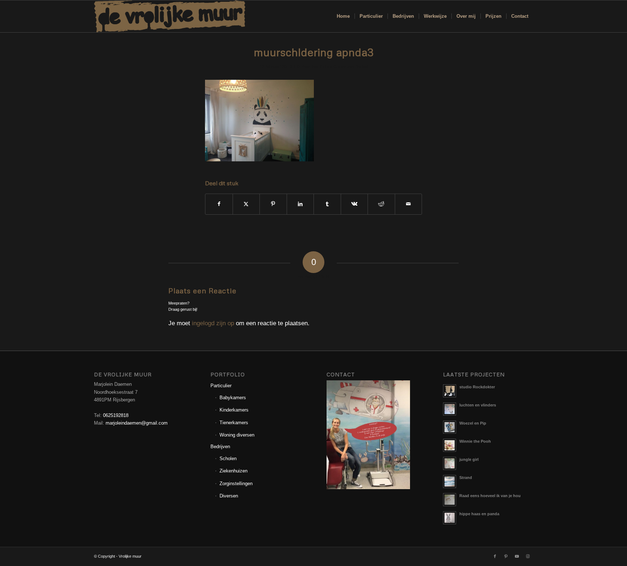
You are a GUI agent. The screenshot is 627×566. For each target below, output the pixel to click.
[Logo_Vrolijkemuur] (170, 16)
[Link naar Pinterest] (505, 556)
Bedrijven (220, 446)
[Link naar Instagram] (527, 556)
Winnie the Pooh (475, 441)
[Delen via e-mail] (408, 204)
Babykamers (233, 397)
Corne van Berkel (350, 66)
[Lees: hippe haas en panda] (449, 517)
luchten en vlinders (477, 405)
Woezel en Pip (472, 423)
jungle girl (469, 459)
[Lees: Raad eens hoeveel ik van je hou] (449, 499)
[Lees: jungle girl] (449, 463)
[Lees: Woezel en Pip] (449, 427)
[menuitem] (343, 16)
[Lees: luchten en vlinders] (449, 409)
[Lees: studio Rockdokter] (449, 390)
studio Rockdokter (477, 387)
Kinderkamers (234, 410)
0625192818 (115, 415)
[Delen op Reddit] (381, 204)
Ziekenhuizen (233, 471)
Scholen (228, 458)
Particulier (220, 385)
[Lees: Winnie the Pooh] (449, 445)
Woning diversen (237, 435)
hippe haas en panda (479, 514)
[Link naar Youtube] (516, 556)
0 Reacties (307, 66)
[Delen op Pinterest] (273, 204)
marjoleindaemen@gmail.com (137, 423)
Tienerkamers (234, 422)
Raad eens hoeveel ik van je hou (490, 495)
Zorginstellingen (236, 483)
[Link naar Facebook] (494, 556)
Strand (465, 477)
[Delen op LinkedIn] (300, 204)
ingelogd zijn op (213, 323)
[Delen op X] (246, 204)
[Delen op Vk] (354, 204)
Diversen (229, 496)
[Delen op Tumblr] (327, 204)
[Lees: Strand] (449, 481)
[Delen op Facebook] (219, 204)
